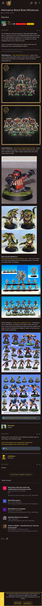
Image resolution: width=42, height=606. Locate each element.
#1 (40, 30)
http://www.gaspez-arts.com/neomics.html (14, 444)
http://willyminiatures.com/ (20, 55)
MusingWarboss (12, 529)
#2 (40, 434)
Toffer (9, 519)
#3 (40, 464)
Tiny (3, 13)
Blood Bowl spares (14, 500)
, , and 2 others (20, 418)
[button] (3, 3)
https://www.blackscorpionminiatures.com (14, 258)
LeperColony (11, 510)
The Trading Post (16, 502)
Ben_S (9, 502)
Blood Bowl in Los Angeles (16, 509)
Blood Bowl (23, 491)
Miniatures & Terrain (22, 529)
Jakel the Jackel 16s (13, 491)
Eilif (14, 531)
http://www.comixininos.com (22, 322)
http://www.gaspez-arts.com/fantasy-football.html (16, 442)
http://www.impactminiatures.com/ (24, 148)
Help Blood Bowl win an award (18, 517)
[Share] (37, 30)
